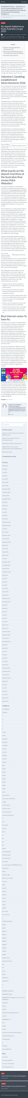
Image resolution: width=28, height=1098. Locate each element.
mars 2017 (5, 621)
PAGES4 (4, 951)
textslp (4, 1026)
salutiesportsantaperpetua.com (10, 1012)
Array (16, 1095)
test (3, 1022)
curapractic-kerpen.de (8, 815)
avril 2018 (4, 585)
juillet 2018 (5, 575)
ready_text (5, 1003)
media (4, 871)
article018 (4, 739)
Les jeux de (5, 861)
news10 (4, 891)
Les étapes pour (6, 858)
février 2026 (5, 482)
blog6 (3, 782)
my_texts (4, 881)
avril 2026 (4, 476)
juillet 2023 (5, 545)
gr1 (3, 838)
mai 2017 (4, 615)
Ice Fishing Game (6, 851)
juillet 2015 (5, 681)
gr (2, 835)
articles (4, 762)
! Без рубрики (5, 709)
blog (3, 765)
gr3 (3, 841)
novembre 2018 (6, 565)
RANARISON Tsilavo (7, 994)
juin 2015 (4, 684)
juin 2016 (4, 651)
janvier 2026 (5, 485)
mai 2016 (4, 655)
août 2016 (4, 645)
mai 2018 (4, 582)
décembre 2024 (6, 522)
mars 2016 (5, 661)
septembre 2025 (6, 499)
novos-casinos (6, 914)
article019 (4, 742)
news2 (4, 904)
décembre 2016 (6, 631)
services (4, 1016)
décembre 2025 (6, 489)
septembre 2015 (6, 678)
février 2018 (5, 592)
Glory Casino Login (7, 452)
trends (4, 1029)
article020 (4, 745)
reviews (4, 1009)
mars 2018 (5, 588)
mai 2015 (4, 688)
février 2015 (5, 698)
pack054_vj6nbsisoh (7, 921)
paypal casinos (6, 958)
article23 (4, 759)
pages (3, 928)
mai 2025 (4, 512)
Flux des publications (7, 1060)
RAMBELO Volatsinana (8, 991)
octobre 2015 (5, 674)
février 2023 (5, 552)
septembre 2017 (6, 601)
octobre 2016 (5, 638)
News (3, 885)
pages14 (4, 931)
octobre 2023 (5, 538)
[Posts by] (2, 34)
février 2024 (5, 532)
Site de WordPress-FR (7, 1067)
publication (5, 977)
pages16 (4, 938)
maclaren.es (5, 868)
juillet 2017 (5, 608)
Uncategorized (6, 1039)
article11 (4, 749)
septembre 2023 (6, 542)
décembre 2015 (6, 668)
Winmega (4, 1046)
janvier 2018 (5, 595)
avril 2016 (4, 658)
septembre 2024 (6, 525)
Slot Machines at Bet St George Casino (12, 443)
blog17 (4, 775)
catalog (4, 802)
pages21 (4, 948)
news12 (4, 894)
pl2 (3, 964)
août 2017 (4, 605)
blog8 (3, 785)
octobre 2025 (5, 495)
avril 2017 (4, 618)
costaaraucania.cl (6, 812)
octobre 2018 (5, 568)
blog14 (4, 772)
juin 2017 (4, 611)
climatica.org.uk (6, 808)
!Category (4, 712)
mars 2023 (5, 548)
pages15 (4, 934)
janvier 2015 (5, 701)
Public (3, 974)
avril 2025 (4, 515)
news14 (4, 898)
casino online (5, 795)
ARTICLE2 (4, 755)
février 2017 (5, 625)
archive (4, 732)
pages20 (4, 944)
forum (4, 832)
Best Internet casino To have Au (10, 55)
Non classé (3, 23)
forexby (4, 828)
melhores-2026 (6, 875)
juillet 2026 (5, 466)
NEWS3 (4, 908)
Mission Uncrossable (7, 878)
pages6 (4, 954)
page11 (4, 924)
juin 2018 (4, 578)
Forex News (5, 825)
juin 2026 (4, 469)
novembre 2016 (6, 635)
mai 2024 (4, 529)
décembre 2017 (6, 598)
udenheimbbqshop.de (8, 1036)
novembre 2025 (6, 492)
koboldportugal (6, 855)
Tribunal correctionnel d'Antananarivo (12, 1032)
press (3, 971)
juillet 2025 (5, 505)
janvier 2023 (5, 555)
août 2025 (4, 502)
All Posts (11, 414)
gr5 (3, 845)
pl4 (3, 967)
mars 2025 (5, 519)
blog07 (4, 769)
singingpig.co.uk (6, 1019)
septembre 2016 (6, 641)
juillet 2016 (5, 648)
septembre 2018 (6, 572)
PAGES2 (4, 941)
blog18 (4, 778)
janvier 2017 (5, 628)
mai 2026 (4, 472)
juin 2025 (4, 509)
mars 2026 (5, 479)
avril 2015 (4, 691)
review (4, 1006)
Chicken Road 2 (6, 805)
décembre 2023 (6, 535)
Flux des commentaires (8, 1063)
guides (4, 848)
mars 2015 (5, 694)
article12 (4, 752)
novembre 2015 (6, 671)
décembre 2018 (6, 562)
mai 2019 (4, 558)
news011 (4, 888)
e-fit (3, 822)
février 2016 (5, 665)
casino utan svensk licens (8, 798)
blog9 (3, 788)
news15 (4, 901)
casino (4, 792)
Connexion (5, 1057)
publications (5, 981)
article (4, 735)
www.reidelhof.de (6, 1049)
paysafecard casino (7, 961)
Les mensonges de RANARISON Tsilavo (12, 865)
